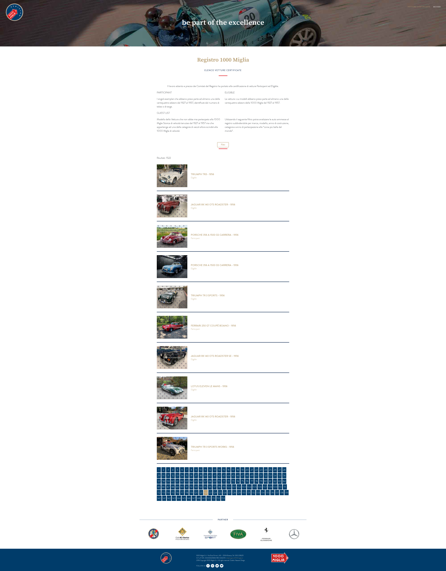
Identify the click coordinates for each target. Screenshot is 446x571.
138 (282, 492)
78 (256, 481)
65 (196, 481)
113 (163, 492)
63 (186, 481)
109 (275, 487)
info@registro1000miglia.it (234, 558)
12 (210, 470)
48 (247, 475)
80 (265, 481)
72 (228, 481)
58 (163, 481)
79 (261, 481)
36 (191, 475)
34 (182, 475)
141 (164, 498)
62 (182, 481)
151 (213, 498)
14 (219, 470)
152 (218, 498)
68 (210, 481)
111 (285, 487)
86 (163, 487)
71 (224, 481)
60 (172, 481)
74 (238, 481)
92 (191, 487)
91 (187, 487)
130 (244, 492)
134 (263, 492)
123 (210, 492)
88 (172, 487)
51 (261, 475)
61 (177, 481)
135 (267, 492)
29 (158, 475)
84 (284, 481)
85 (158, 487)
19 (242, 470)
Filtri (223, 144)
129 (239, 492)
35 (186, 475)
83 (279, 481)
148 (198, 498)
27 (279, 470)
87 (168, 487)
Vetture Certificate (419, 7)
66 (200, 481)
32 (173, 475)
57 (159, 481)
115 (172, 492)
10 (200, 470)
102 (239, 487)
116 (177, 492)
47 (242, 475)
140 (159, 498)
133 (258, 492)
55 (279, 475)
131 (248, 492)
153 (223, 498)
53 (270, 475)
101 (234, 487)
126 (224, 492)
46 (237, 475)
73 (233, 481)
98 (219, 487)
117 (182, 492)
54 (275, 475)
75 (242, 481)
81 (270, 481)
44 (228, 475)
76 (247, 481)
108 (270, 487)
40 (210, 475)
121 (201, 492)
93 (196, 487)
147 (193, 498)
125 (220, 492)
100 (229, 487)
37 (196, 475)
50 (256, 475)
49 (251, 475)
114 (168, 492)
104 (249, 487)
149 (203, 498)
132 (253, 492)
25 (270, 470)
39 (205, 475)
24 (265, 470)
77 (252, 481)
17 (233, 470)
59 (168, 481)
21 (252, 470)
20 (247, 470)
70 (219, 481)
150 (209, 498)
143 (174, 498)
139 (286, 492)
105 (255, 487)
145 (184, 498)
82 (275, 481)
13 (215, 470)
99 (224, 487)
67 (205, 481)
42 (219, 475)
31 (168, 475)
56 (284, 475)
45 (233, 475)
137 (277, 492)
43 (224, 475)
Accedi (437, 7)
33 (177, 475)
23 (261, 470)
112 (158, 492)
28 (284, 470)
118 (186, 492)
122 (205, 492)
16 (228, 470)
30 (163, 475)
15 (224, 470)
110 (280, 487)
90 (182, 487)
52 (265, 475)
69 (214, 481)
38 (200, 475)
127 (229, 492)
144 (179, 498)
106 (260, 487)
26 (275, 470)
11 (205, 470)
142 (169, 498)
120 (196, 492)
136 (272, 492)
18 (238, 470)
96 (210, 487)
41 (214, 475)
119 (191, 492)
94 (200, 487)
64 (191, 481)
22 (256, 470)
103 (244, 487)
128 (234, 492)
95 (205, 487)
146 (189, 498)
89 (177, 487)
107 (265, 487)
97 (214, 487)
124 (215, 492)
